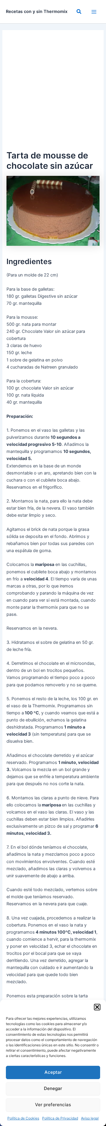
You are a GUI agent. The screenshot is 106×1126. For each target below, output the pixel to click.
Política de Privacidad (60, 1118)
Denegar (53, 1088)
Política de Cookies (23, 1118)
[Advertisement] (53, 93)
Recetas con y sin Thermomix (36, 11)
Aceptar (53, 1072)
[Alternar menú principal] (94, 12)
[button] (97, 1007)
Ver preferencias (53, 1104)
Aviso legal (90, 1118)
